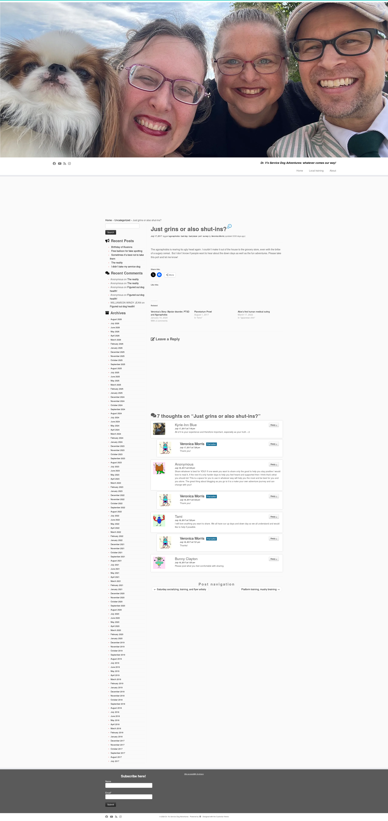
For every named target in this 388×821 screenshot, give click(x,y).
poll (200, 236)
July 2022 (115, 515)
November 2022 (117, 499)
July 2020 (115, 613)
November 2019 (117, 646)
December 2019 (117, 642)
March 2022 (116, 532)
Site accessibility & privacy (194, 774)
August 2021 (116, 560)
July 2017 (115, 761)
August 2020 (116, 609)
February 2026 (117, 343)
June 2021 (115, 568)
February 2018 (117, 732)
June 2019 (115, 667)
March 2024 (116, 433)
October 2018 (116, 699)
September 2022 (118, 507)
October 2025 (116, 360)
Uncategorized (122, 220)
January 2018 (116, 736)
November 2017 (117, 744)
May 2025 (115, 380)
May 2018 (115, 720)
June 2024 (115, 421)
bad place (193, 236)
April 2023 (115, 478)
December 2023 (117, 446)
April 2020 (115, 626)
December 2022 (117, 495)
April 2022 (115, 527)
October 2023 (116, 454)
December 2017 (117, 740)
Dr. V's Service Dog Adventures (177, 816)
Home (299, 170)
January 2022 (116, 540)
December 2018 (117, 691)
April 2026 (115, 335)
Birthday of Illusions (121, 247)
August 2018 (116, 707)
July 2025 (115, 372)
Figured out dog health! (122, 306)
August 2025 (116, 368)
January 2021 (116, 589)
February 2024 (117, 437)
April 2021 (115, 577)
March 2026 (116, 339)
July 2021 (115, 564)
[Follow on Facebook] (55, 163)
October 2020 (116, 601)
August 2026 (116, 319)
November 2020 (117, 597)
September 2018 (118, 703)
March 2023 (116, 482)
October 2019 (116, 650)
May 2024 (115, 425)
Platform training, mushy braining (260, 589)
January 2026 (116, 347)
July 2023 (115, 466)
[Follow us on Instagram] (70, 163)
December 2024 (117, 396)
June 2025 (115, 376)
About (333, 170)
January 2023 (116, 491)
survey (206, 236)
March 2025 (116, 384)
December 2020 (117, 593)
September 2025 (118, 364)
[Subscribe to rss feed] (65, 163)
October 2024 (116, 405)
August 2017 (116, 757)
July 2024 (115, 417)
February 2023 (117, 487)
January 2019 (116, 687)
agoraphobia (174, 236)
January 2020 (116, 638)
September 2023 (118, 458)
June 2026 (115, 327)
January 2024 (116, 442)
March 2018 (116, 728)
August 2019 (116, 658)
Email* (108, 792)
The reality (117, 262)
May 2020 (115, 622)
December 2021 (117, 544)
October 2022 (116, 503)
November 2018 (117, 695)
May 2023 (115, 474)
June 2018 (115, 716)
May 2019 (115, 671)
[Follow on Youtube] (60, 163)
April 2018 (115, 724)
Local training (316, 170)
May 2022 (115, 523)
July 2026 (115, 323)
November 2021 (117, 548)
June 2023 (115, 470)
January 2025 (116, 392)
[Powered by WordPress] (200, 816)
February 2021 (117, 585)
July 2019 (115, 662)
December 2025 (117, 351)
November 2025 (117, 356)
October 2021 (116, 552)
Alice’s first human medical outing (254, 311)
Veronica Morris (217, 236)
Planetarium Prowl (203, 311)
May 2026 (115, 331)
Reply (274, 425)
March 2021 (116, 581)
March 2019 (116, 679)
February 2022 (117, 536)
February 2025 (117, 388)
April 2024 (115, 429)
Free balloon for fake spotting (126, 251)
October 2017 (116, 748)
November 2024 (117, 401)
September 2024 (118, 409)
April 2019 (115, 675)
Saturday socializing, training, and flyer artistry (180, 589)
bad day (184, 236)
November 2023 (117, 450)
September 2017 (118, 752)
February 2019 (117, 683)
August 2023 (116, 462)
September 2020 (118, 605)
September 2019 (118, 654)
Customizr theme (222, 816)
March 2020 (116, 630)
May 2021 (115, 572)
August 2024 (116, 413)
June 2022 (115, 519)
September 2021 (118, 556)
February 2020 (117, 634)
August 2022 (116, 511)
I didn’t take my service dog (125, 266)
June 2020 (115, 617)
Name (108, 781)
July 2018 (115, 712)
